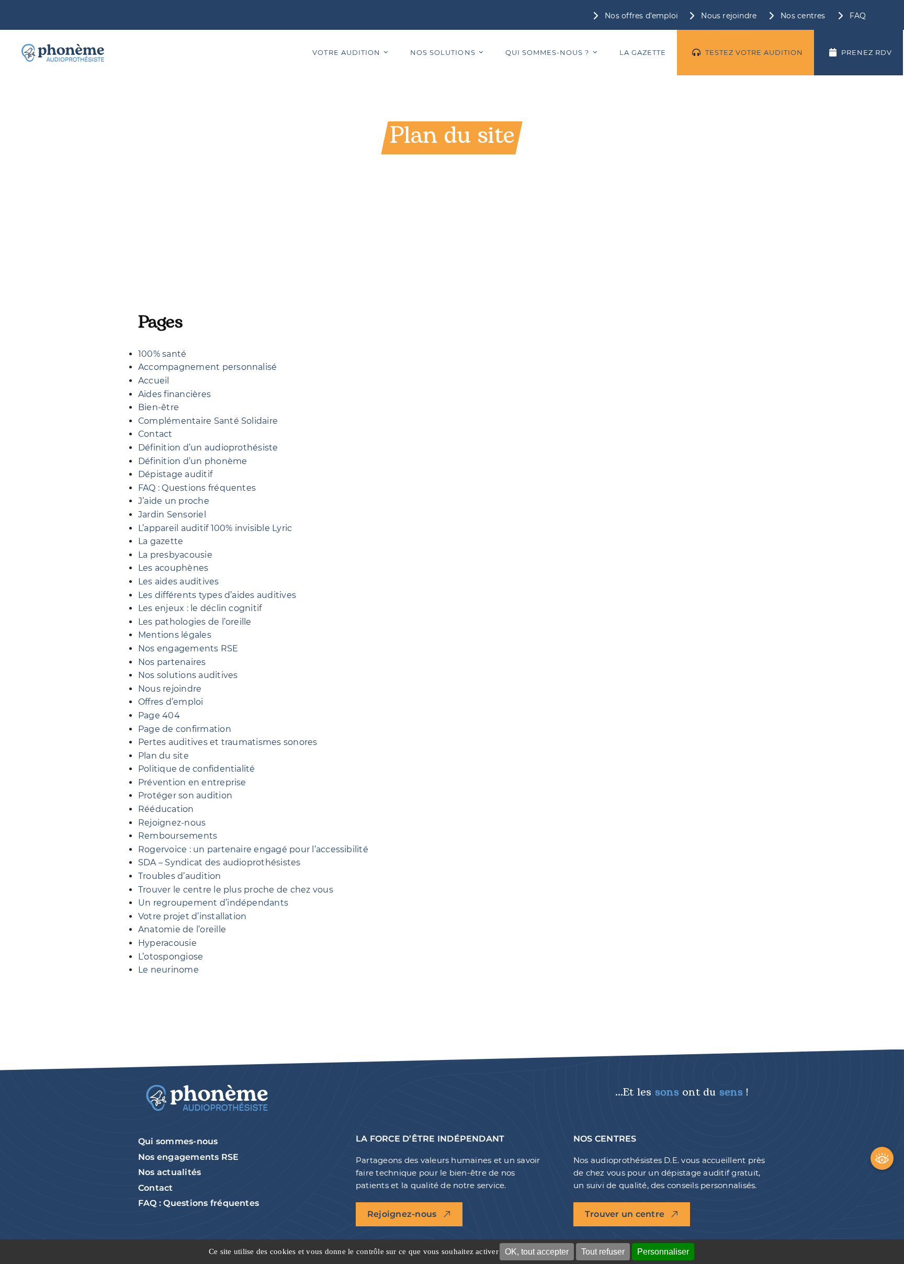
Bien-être (158, 407)
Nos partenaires (172, 662)
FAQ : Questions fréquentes (197, 488)
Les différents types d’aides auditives (217, 595)
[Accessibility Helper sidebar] (882, 1158)
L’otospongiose (170, 957)
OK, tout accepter (537, 1251)
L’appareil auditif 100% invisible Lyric (215, 528)
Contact (155, 434)
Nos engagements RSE (188, 648)
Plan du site (163, 756)
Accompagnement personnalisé (207, 367)
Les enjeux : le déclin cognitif (200, 608)
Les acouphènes (173, 568)
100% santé (162, 354)
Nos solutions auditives (188, 675)
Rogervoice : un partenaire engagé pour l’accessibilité (253, 849)
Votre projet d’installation (192, 916)
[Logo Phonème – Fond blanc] (63, 53)
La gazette (160, 541)
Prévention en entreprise (192, 782)
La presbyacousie (175, 555)
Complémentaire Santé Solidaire (208, 421)
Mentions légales (174, 635)
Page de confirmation (184, 729)
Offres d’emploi (171, 702)
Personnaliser (663, 1251)
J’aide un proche (173, 501)
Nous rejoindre (169, 689)
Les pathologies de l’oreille (195, 622)
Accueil (154, 381)
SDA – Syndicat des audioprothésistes (219, 862)
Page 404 (159, 715)
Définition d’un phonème (192, 461)
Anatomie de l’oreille (182, 929)
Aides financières (174, 394)
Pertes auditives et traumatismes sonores (228, 742)
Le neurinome (168, 970)
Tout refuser (603, 1251)
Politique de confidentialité (196, 769)
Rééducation (166, 809)
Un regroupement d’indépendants (213, 903)
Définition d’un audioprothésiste (208, 448)
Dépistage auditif (175, 474)
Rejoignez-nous (172, 823)
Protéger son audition (185, 795)
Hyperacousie (167, 943)
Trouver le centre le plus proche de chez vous (235, 890)
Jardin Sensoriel (172, 515)
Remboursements (177, 836)
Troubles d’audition (179, 876)
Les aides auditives (178, 581)
